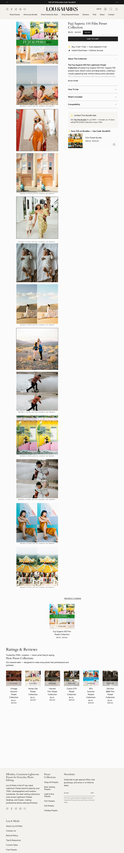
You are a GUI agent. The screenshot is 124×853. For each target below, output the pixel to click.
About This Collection (77, 59)
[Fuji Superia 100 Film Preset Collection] (62, 616)
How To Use (73, 89)
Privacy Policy (75, 800)
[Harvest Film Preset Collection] (52, 678)
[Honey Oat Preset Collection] (33, 678)
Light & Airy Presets (49, 795)
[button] (111, 9)
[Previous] (7, 2)
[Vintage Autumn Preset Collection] (13, 678)
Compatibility (74, 104)
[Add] (114, 144)
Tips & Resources (13, 840)
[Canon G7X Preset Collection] (71, 678)
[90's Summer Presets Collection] (91, 678)
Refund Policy (12, 835)
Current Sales (12, 845)
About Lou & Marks (14, 826)
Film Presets (49, 801)
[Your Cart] (116, 9)
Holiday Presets (51, 810)
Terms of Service (89, 800)
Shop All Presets (51, 782)
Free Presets (11, 850)
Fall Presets (49, 806)
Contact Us (11, 831)
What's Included (75, 97)
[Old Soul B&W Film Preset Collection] (110, 678)
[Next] (117, 2)
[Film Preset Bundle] (75, 141)
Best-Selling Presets (49, 788)
